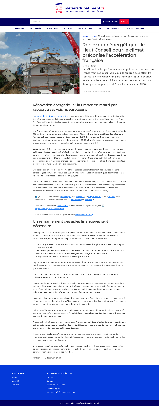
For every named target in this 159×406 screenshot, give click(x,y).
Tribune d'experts (135, 28)
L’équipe (50, 377)
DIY (99, 28)
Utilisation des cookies (56, 385)
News (93, 36)
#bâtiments (76, 199)
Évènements (113, 28)
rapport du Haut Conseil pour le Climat (53, 116)
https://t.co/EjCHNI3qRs (46, 208)
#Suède (111, 196)
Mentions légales (53, 388)
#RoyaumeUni (94, 196)
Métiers (68, 28)
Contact (50, 381)
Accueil (85, 36)
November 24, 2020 (83, 214)
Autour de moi (111, 21)
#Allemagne (65, 196)
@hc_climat (62, 205)
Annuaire (19, 28)
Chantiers (52, 28)
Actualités (35, 28)
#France (88, 199)
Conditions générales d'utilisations (61, 392)
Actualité (15, 381)
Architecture (85, 28)
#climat (60, 208)
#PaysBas (80, 196)
